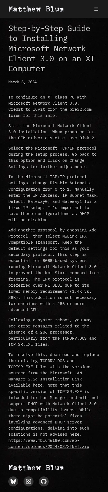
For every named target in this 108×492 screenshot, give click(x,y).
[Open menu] (96, 9)
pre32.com (81, 109)
